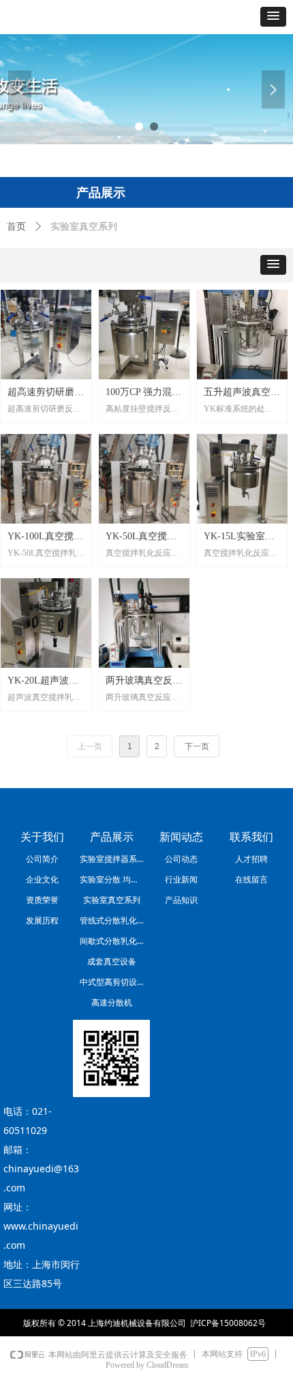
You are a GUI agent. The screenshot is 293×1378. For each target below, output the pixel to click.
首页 (16, 226)
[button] (273, 17)
